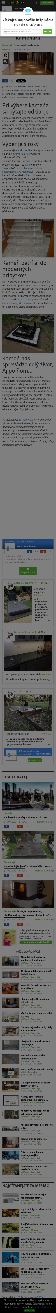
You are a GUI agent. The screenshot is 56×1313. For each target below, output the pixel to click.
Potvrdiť (47, 31)
